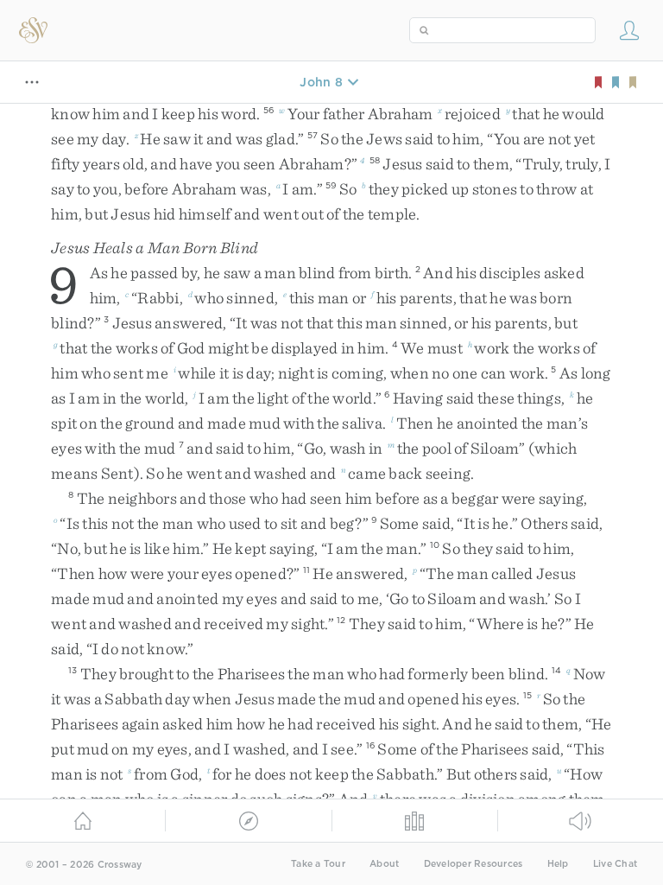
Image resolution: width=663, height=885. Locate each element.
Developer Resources (473, 863)
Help (558, 863)
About (384, 863)
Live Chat (615, 863)
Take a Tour (318, 863)
